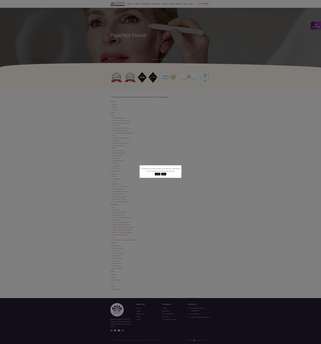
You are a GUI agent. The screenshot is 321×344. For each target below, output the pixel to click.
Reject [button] (163, 174)
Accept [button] (157, 174)
